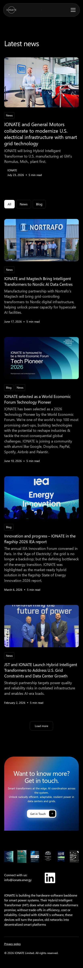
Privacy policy (12, 944)
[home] (11, 9)
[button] (72, 10)
